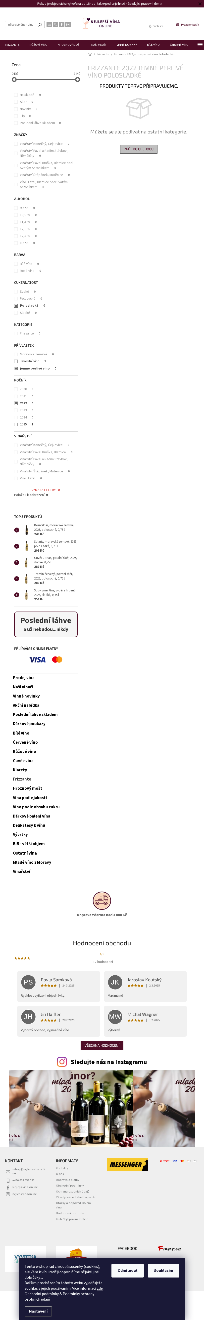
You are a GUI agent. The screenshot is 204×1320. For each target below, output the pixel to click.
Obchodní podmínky (40, 1294)
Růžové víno (24, 752)
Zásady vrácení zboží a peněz (76, 1197)
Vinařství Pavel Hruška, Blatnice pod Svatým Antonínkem (46, 165)
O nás (60, 1174)
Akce (26, 101)
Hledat (40, 24)
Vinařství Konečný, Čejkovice (44, 143)
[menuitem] (12, 45)
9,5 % (27, 208)
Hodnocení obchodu (70, 1213)
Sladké (28, 312)
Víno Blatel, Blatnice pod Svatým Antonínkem (44, 185)
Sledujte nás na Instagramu (109, 1062)
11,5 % (28, 221)
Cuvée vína (23, 761)
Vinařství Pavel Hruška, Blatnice (46, 452)
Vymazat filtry (44, 490)
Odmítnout (126, 1270)
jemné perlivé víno (38, 368)
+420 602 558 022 (23, 1180)
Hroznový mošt (27, 788)
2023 (26, 410)
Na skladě (30, 94)
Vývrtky (20, 835)
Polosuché (31, 298)
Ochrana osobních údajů (73, 1191)
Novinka (28, 109)
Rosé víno (30, 270)
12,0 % (28, 229)
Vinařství (21, 872)
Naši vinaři (23, 687)
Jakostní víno (33, 361)
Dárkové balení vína (31, 816)
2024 (26, 417)
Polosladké (32, 305)
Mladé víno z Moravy (32, 863)
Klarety (20, 770)
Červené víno (25, 742)
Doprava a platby (67, 1180)
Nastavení (36, 1311)
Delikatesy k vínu (29, 825)
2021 (26, 396)
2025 (26, 424)
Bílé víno (29, 263)
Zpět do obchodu (138, 149)
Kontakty (62, 1168)
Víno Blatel (31, 478)
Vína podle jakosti (30, 798)
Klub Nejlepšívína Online (72, 1219)
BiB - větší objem (29, 844)
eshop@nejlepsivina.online (28, 1171)
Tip (25, 116)
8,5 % (27, 243)
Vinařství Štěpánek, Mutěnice (45, 174)
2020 (26, 389)
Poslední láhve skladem (40, 123)
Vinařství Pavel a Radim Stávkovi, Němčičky (44, 153)
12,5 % (28, 236)
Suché (28, 291)
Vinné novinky (26, 696)
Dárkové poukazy (29, 724)
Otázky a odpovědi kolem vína (73, 1205)
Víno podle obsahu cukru (36, 807)
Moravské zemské (37, 354)
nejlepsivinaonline (24, 1194)
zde (98, 1288)
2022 (26, 403)
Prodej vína (24, 678)
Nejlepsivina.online (25, 1187)
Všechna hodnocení (102, 1045)
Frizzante (30, 333)
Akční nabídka (26, 705)
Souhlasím (161, 1270)
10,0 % (28, 214)
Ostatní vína (25, 853)
